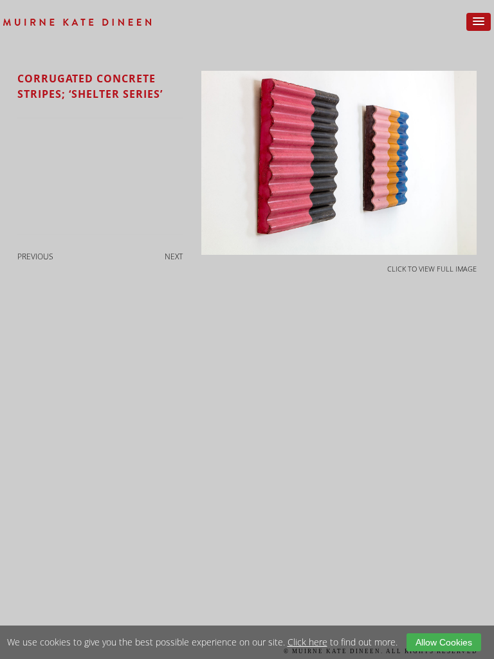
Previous (35, 256)
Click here (307, 642)
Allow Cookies (444, 642)
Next (174, 256)
